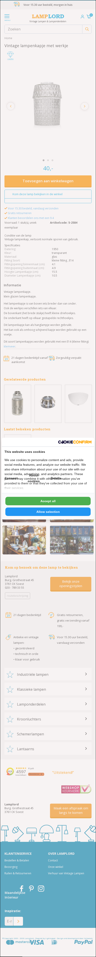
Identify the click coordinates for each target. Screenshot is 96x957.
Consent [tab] (11, 478)
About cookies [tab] (34, 478)
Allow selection (48, 512)
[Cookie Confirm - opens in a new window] (75, 442)
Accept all (48, 501)
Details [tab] (56, 478)
